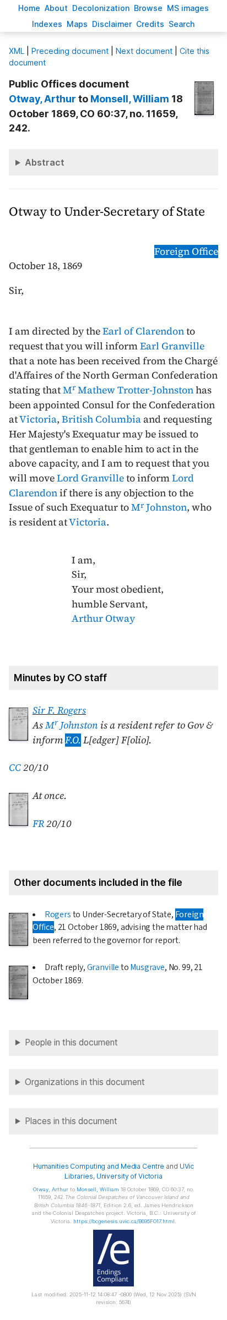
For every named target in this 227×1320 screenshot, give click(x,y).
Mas (77, 24)
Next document (144, 51)
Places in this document (71, 1121)
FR (38, 823)
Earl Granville (172, 346)
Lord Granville (90, 478)
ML (16, 51)
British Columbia (101, 419)
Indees (47, 24)
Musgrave (147, 967)
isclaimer (112, 24)
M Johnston (159, 507)
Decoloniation (100, 8)
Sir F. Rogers (59, 710)
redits (150, 24)
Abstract (44, 162)
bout (56, 8)
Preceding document (70, 51)
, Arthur (42, 99)
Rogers (58, 914)
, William (129, 99)
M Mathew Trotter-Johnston (128, 390)
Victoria (38, 419)
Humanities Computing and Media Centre (99, 1166)
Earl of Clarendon (143, 331)
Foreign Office (186, 251)
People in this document (71, 1042)
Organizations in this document (85, 1082)
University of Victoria (129, 1176)
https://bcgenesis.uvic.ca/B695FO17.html (124, 1221)
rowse (148, 8)
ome (29, 8)
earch (182, 24)
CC (15, 767)
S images (188, 8)
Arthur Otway (103, 618)
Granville (103, 967)
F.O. (73, 740)
